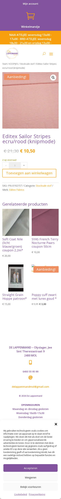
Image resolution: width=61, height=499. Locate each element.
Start (4, 63)
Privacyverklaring (37, 494)
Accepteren (30, 468)
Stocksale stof (27, 63)
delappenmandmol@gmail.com (30, 386)
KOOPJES (13, 63)
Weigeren (30, 477)
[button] (56, 424)
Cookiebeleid (20, 494)
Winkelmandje (30, 27)
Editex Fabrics (16, 189)
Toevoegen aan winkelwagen (29, 173)
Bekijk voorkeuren (30, 486)
